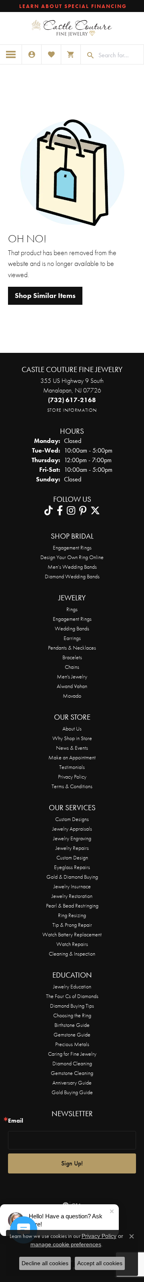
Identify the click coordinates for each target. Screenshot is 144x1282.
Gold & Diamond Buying (72, 876)
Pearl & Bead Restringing (72, 905)
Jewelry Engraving (72, 838)
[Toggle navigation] (11, 54)
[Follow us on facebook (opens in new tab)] (60, 510)
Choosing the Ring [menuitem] (72, 1015)
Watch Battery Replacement (72, 934)
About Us (72, 728)
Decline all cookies (45, 1263)
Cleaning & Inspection (72, 953)
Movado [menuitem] (72, 695)
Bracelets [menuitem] (72, 657)
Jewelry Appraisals (72, 828)
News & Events (72, 747)
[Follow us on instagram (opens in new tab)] (71, 510)
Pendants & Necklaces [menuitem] (72, 647)
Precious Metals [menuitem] (72, 1044)
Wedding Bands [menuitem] (72, 628)
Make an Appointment (72, 757)
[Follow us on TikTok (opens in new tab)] (48, 510)
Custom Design (72, 857)
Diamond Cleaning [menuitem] (72, 1063)
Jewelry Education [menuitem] (72, 986)
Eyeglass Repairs (72, 867)
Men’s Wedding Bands (72, 566)
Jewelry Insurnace (72, 886)
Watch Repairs (72, 944)
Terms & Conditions (72, 786)
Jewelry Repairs (72, 847)
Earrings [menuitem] (72, 638)
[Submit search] (87, 55)
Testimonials (72, 767)
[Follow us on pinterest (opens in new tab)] (82, 510)
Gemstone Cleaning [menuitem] (72, 1073)
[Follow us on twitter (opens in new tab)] (95, 510)
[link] (72, 6)
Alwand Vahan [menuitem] (72, 686)
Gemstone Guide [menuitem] (72, 1034)
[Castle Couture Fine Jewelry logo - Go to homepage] (72, 28)
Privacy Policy (72, 776)
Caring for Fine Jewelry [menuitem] (72, 1053)
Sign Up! (72, 1163)
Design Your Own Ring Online (72, 557)
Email (15, 1121)
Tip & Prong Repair (72, 924)
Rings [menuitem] (72, 609)
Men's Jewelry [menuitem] (72, 676)
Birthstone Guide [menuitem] (72, 1024)
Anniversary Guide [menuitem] (72, 1082)
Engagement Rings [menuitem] (72, 618)
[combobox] (119, 55)
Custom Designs (72, 819)
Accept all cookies (99, 1263)
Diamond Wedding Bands (72, 576)
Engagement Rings (72, 547)
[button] (31, 54)
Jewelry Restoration (72, 896)
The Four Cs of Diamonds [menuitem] (72, 996)
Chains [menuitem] (72, 666)
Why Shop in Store (72, 738)
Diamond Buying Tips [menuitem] (72, 1005)
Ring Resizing (72, 915)
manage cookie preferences (65, 1244)
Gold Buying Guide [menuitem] (72, 1092)
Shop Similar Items (45, 295)
